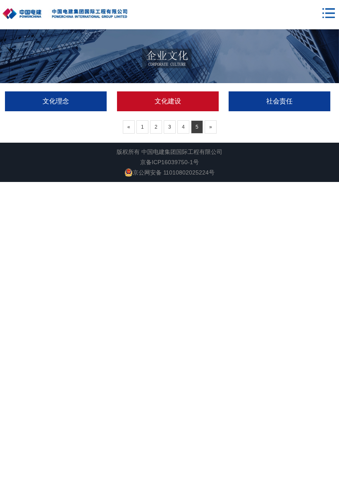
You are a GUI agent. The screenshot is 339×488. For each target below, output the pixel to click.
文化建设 (168, 101)
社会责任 (279, 101)
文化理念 (56, 101)
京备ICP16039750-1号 (169, 162)
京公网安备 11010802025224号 (174, 172)
